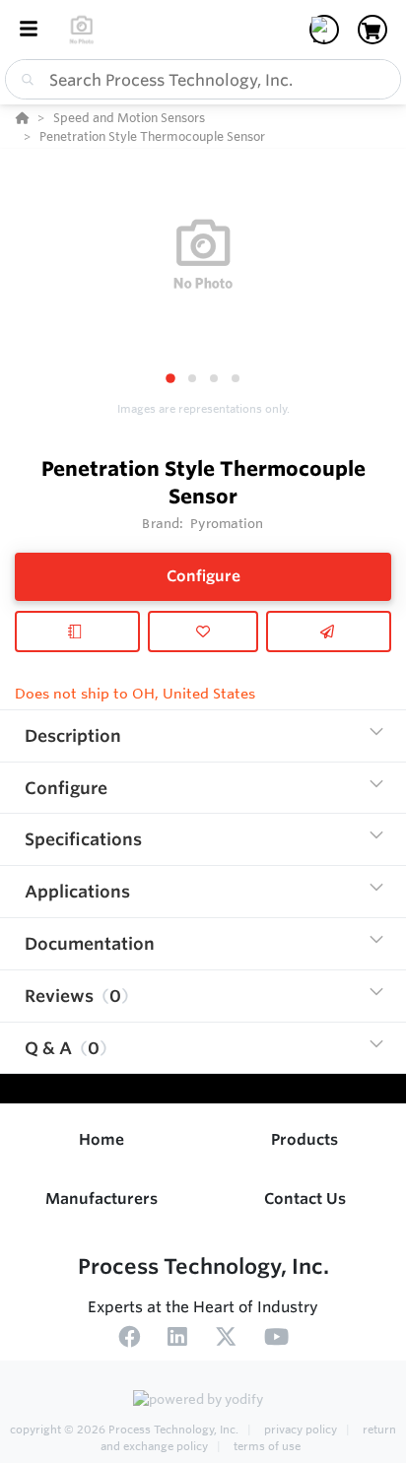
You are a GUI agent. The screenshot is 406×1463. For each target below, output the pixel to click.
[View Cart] (372, 29)
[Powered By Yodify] (203, 1401)
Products (304, 1139)
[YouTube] (276, 1340)
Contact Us (305, 1198)
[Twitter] (226, 1340)
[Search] (23, 80)
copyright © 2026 (124, 1429)
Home (101, 1139)
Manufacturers (101, 1198)
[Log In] (324, 29)
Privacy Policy (300, 1429)
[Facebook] (129, 1340)
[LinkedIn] (177, 1340)
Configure (203, 575)
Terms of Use (266, 1446)
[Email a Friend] (328, 631)
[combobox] (203, 79)
